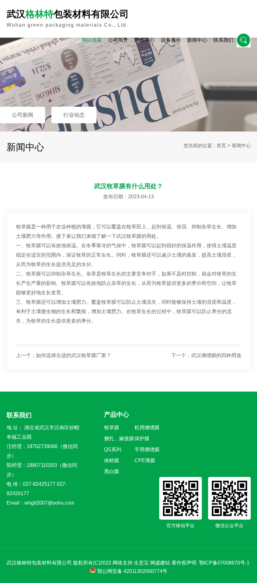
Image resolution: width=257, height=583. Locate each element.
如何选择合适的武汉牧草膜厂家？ (73, 355)
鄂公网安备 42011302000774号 (132, 571)
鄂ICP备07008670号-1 (224, 562)
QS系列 (112, 449)
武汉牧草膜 (128, 236)
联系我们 (223, 40)
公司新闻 (22, 115)
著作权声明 (184, 562)
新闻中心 (197, 40)
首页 (221, 145)
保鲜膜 (111, 460)
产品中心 (144, 40)
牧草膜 (111, 427)
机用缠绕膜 (147, 427)
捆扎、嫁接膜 (119, 438)
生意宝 (141, 562)
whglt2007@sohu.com (49, 502)
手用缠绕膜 (147, 449)
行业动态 (74, 115)
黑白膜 (111, 471)
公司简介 (118, 40)
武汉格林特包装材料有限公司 (39, 562)
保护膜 (141, 438)
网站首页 (92, 40)
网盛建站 (160, 562)
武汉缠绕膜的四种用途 (216, 355)
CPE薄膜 (144, 460)
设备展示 (171, 40)
